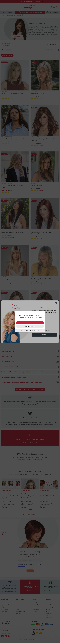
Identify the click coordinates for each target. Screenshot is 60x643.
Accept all (30, 322)
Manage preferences (30, 326)
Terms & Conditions (34, 330)
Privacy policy (24, 330)
